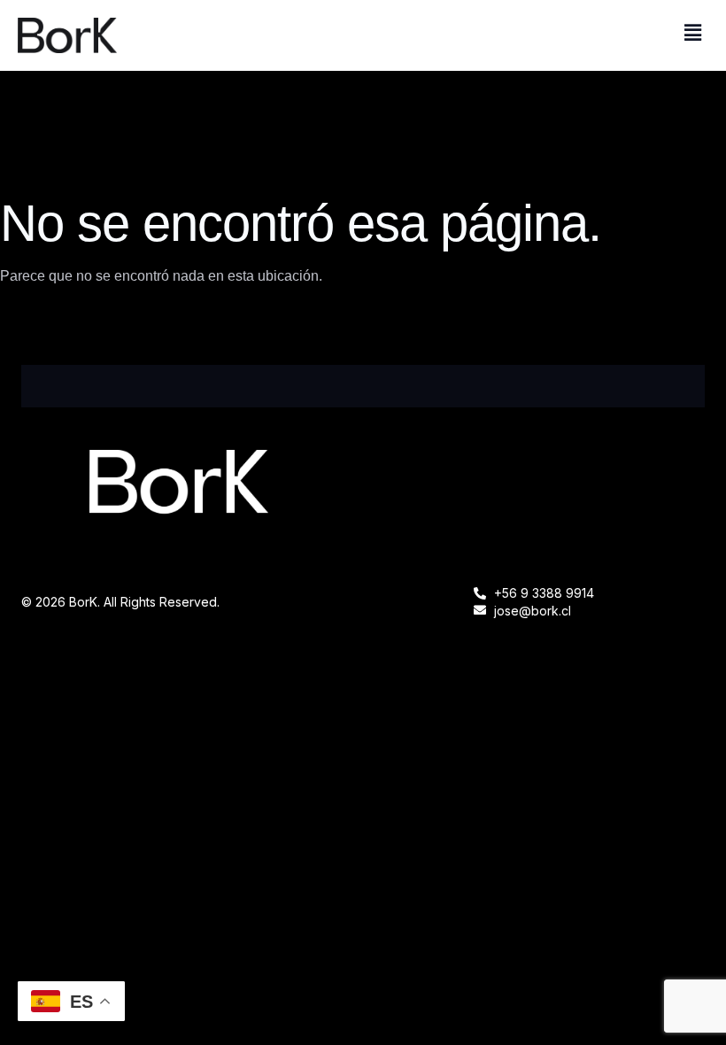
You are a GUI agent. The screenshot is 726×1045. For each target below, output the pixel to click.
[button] (693, 33)
